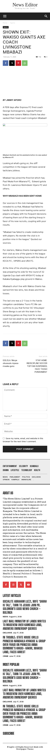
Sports (12, 23)
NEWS (5, 617)
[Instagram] (13, 585)
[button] (46, 16)
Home (5, 23)
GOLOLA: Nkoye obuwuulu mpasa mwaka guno (10, 363)
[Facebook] (5, 63)
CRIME (5, 656)
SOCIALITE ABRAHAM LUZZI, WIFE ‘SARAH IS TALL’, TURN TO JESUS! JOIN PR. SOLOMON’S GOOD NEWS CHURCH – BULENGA (25, 607)
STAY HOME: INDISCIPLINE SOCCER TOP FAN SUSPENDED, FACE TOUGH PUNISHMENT (37, 366)
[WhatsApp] (25, 63)
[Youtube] (28, 585)
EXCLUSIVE (7, 633)
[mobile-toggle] (4, 16)
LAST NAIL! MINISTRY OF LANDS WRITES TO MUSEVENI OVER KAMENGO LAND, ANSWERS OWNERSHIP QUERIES (24, 624)
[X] (12, 63)
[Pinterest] (18, 63)
